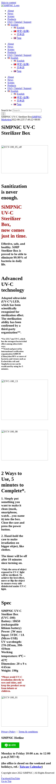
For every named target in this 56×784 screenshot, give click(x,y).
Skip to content (8, 2)
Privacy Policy (8, 731)
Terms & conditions (28, 731)
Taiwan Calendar (30, 766)
